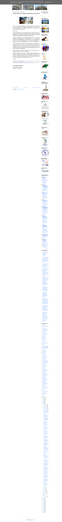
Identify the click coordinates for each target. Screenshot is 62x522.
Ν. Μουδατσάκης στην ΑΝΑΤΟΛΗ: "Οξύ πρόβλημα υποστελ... (45, 472)
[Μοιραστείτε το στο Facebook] (21, 61)
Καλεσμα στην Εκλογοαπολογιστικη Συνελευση (45, 242)
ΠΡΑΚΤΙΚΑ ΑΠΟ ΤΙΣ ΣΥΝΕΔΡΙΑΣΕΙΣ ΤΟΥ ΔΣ (45, 375)
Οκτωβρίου (45, 407)
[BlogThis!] (20, 61)
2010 (43, 512)
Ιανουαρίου (45, 496)
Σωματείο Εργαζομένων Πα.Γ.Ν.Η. (44, 178)
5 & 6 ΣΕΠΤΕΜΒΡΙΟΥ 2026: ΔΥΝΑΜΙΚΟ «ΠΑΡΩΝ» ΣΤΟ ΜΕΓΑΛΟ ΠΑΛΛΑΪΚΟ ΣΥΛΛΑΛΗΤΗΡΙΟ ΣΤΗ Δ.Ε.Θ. (45, 231)
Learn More (47, 2)
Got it (51, 2)
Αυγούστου (45, 409)
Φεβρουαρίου (45, 494)
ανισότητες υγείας (45, 333)
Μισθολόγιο (44, 364)
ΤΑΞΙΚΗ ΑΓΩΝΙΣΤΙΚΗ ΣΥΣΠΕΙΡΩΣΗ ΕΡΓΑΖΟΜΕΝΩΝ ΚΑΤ (45, 226)
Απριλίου (44, 491)
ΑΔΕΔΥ (43, 325)
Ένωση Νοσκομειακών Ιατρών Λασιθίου (45, 193)
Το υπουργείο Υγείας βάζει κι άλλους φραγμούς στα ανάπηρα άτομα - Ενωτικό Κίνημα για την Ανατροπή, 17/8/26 (45, 221)
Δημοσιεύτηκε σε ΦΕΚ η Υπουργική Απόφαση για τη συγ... (46, 484)
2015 (43, 505)
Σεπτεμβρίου (45, 408)
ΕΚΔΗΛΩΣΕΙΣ (44, 351)
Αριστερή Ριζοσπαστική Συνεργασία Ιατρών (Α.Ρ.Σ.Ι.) (44, 216)
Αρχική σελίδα (26, 87)
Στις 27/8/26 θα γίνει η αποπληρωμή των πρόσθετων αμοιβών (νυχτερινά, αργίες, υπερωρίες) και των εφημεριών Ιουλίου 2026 (45, 259)
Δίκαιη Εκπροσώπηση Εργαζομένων (44, 200)
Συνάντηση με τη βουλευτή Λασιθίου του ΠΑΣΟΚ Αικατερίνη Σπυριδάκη (45, 254)
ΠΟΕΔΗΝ (43, 373)
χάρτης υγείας (44, 392)
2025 (43, 399)
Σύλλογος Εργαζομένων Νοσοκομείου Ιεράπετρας (44, 240)
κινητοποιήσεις (44, 360)
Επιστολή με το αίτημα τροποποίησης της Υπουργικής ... (46, 457)
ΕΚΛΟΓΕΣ (44, 352)
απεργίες (43, 335)
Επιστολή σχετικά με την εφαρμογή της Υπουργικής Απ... (45, 433)
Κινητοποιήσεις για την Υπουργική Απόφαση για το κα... (46, 428)
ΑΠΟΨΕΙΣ (43, 336)
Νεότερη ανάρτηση (16, 87)
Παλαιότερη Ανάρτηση (36, 87)
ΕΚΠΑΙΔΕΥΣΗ (44, 353)
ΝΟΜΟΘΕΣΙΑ (44, 365)
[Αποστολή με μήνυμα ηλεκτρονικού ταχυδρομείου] (19, 61)
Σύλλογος (43, 385)
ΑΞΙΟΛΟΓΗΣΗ (44, 334)
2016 (43, 504)
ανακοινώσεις (44, 328)
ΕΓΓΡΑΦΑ (43, 350)
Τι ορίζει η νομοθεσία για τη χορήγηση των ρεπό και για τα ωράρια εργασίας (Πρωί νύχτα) (45, 265)
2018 (43, 501)
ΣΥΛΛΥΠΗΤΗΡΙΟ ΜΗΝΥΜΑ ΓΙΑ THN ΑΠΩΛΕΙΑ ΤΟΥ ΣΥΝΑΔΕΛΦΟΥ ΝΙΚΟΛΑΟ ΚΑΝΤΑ (45, 189)
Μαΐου (44, 490)
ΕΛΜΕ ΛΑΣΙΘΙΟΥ (45, 244)
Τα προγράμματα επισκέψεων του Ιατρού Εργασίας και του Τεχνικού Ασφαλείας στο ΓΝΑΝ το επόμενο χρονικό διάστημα (45, 308)
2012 (43, 509)
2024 (43, 400)
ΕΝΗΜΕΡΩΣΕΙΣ (44, 356)
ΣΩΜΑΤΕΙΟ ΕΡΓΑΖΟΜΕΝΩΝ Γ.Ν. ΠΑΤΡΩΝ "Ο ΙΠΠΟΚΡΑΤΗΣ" (45, 207)
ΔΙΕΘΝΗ (43, 344)
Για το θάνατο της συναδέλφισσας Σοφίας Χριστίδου (44, 246)
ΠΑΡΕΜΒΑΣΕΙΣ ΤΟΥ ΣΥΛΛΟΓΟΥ (29, 62)
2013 (43, 508)
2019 (43, 500)
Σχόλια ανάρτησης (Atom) (20, 89)
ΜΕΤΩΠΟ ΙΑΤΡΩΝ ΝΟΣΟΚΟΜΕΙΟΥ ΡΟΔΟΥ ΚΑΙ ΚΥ (45, 235)
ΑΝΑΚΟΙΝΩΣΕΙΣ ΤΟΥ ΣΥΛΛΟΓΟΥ (19, 62)
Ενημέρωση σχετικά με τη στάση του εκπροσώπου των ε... (45, 424)
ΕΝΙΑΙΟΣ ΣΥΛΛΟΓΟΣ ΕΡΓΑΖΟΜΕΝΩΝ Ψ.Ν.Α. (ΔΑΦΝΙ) (45, 185)
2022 (43, 403)
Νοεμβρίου (45, 405)
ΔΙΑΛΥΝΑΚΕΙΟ (44, 343)
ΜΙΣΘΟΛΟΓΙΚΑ (44, 363)
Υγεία (43, 390)
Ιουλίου (44, 487)
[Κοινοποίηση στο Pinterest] (22, 61)
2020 (43, 499)
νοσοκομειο (44, 367)
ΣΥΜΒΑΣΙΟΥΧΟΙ (44, 386)
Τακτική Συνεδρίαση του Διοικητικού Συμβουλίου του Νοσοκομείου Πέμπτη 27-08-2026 (45, 204)
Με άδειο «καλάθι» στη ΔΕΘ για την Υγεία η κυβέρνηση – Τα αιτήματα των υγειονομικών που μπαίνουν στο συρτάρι (45, 212)
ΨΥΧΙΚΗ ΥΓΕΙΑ (44, 393)
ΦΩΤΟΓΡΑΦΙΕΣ (44, 391)
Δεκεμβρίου (45, 404)
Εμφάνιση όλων (47, 248)
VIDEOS (43, 394)
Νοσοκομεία (44, 366)
